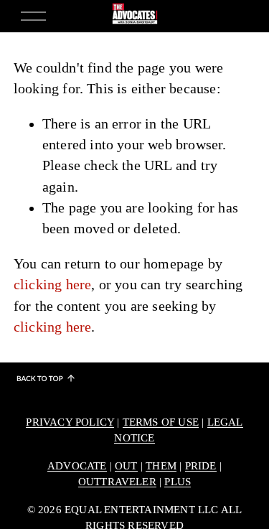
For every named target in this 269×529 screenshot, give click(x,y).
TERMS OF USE (161, 422)
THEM (161, 466)
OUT (126, 466)
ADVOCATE (77, 466)
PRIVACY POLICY (70, 422)
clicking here (53, 284)
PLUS (177, 481)
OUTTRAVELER (117, 481)
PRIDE (201, 466)
